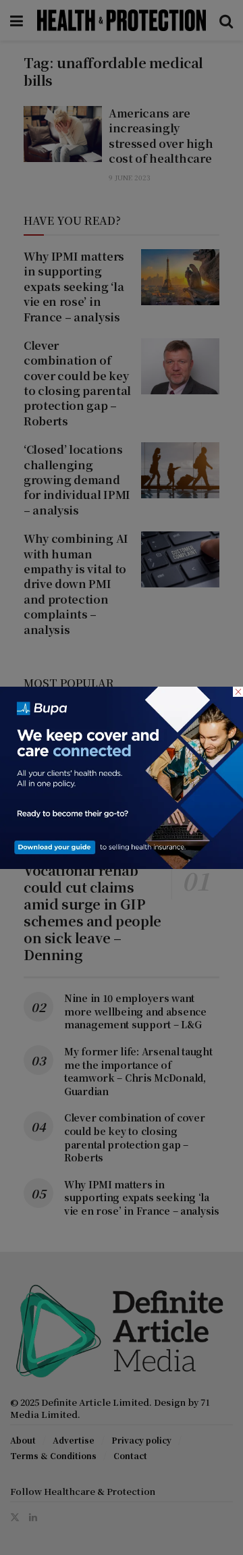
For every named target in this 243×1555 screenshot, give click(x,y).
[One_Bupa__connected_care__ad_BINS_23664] (121, 776)
